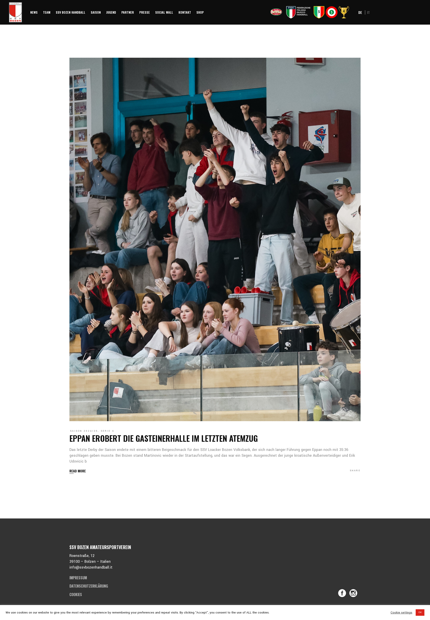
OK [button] (420, 612)
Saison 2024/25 (84, 431)
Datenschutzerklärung (88, 586)
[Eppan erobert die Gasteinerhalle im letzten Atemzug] (215, 239)
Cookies (75, 594)
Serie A (107, 431)
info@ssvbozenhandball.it (90, 567)
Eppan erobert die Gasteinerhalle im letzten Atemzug (163, 438)
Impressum (78, 577)
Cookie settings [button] (401, 613)
